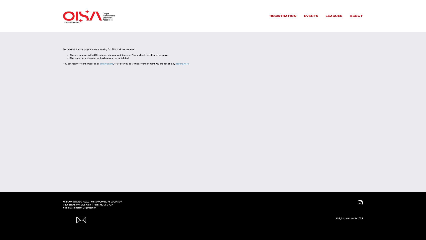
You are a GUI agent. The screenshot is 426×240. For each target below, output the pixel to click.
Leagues (333, 16)
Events (311, 16)
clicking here (106, 63)
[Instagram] (360, 203)
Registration (283, 16)
